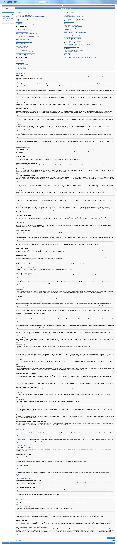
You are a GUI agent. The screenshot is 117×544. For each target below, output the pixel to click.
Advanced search (6, 16)
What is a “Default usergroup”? (70, 20)
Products (23, 1)
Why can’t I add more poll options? (23, 44)
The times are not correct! (21, 29)
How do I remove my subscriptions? (71, 47)
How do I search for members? (70, 39)
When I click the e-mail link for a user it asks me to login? (27, 36)
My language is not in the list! (22, 32)
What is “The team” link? (69, 22)
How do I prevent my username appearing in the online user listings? (30, 16)
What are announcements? (21, 65)
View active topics (6, 20)
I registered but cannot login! (22, 19)
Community (42, 1)
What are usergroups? (68, 15)
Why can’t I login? (19, 12)
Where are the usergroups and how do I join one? (74, 16)
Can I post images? (20, 63)
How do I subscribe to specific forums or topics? (74, 45)
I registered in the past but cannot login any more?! (26, 20)
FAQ (4, 10)
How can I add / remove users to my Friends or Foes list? (76, 32)
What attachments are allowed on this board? (73, 50)
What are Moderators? (69, 13)
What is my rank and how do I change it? (24, 34)
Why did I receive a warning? (22, 50)
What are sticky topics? (20, 67)
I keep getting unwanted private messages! (73, 26)
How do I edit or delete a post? (22, 40)
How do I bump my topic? (21, 55)
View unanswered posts (8, 18)
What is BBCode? (19, 59)
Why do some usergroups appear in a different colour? (75, 19)
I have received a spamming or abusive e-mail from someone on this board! (80, 28)
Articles (36, 1)
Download (28, 1)
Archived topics (6, 22)
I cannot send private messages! (71, 25)
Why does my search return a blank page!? (73, 38)
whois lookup (103, 528)
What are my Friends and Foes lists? (71, 31)
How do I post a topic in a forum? (23, 39)
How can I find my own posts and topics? (72, 41)
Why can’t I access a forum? (21, 47)
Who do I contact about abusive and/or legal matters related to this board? (80, 57)
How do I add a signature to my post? (24, 42)
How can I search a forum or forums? (72, 35)
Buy (33, 1)
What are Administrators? (69, 12)
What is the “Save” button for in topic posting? (25, 53)
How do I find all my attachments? (71, 51)
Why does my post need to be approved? (24, 54)
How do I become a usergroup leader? (72, 18)
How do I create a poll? (20, 43)
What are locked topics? (21, 68)
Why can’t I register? (20, 23)
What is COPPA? (19, 22)
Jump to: (104, 537)
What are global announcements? (23, 64)
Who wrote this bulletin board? (70, 54)
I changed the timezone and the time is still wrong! (26, 30)
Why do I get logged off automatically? (24, 15)
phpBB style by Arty (109, 543)
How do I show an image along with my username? (26, 33)
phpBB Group (51, 516)
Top (17, 79)
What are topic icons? (20, 69)
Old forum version (18, 542)
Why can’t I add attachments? (22, 49)
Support (47, 1)
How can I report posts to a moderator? (24, 51)
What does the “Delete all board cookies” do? (25, 24)
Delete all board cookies (110, 540)
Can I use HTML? (19, 60)
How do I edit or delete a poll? (22, 46)
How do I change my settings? (22, 28)
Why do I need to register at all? (22, 13)
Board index (6, 8)
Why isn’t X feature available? (70, 56)
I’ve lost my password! (20, 18)
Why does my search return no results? (72, 37)
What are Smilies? (19, 61)
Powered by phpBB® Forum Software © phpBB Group (113, 543)
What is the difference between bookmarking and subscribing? (77, 44)
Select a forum (111, 537)
